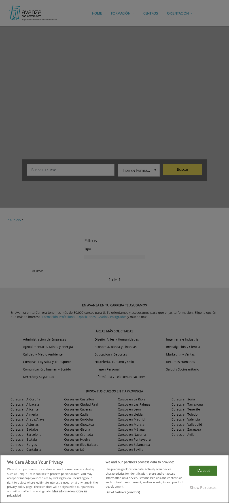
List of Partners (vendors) (123, 492)
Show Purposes (203, 487)
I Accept (203, 470)
